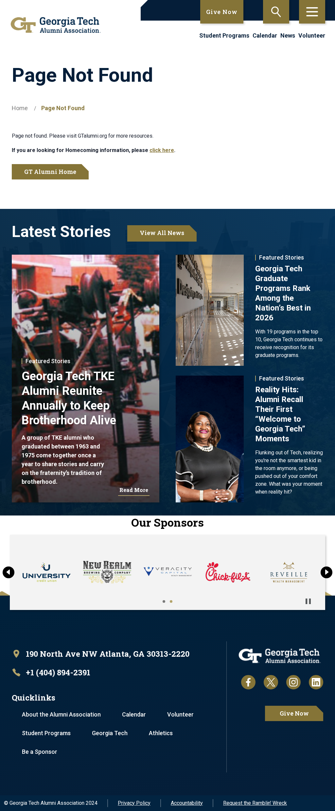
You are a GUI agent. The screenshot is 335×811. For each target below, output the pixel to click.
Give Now (222, 12)
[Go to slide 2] (171, 601)
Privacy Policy (134, 803)
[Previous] (8, 572)
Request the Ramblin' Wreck (255, 803)
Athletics (161, 733)
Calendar (265, 35)
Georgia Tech (110, 733)
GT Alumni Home (50, 172)
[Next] (326, 572)
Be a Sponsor (39, 751)
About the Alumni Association (61, 714)
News (287, 35)
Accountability (187, 803)
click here (162, 150)
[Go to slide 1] (164, 601)
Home (20, 108)
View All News (162, 233)
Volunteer (311, 35)
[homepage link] (53, 25)
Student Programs (224, 35)
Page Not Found (63, 108)
